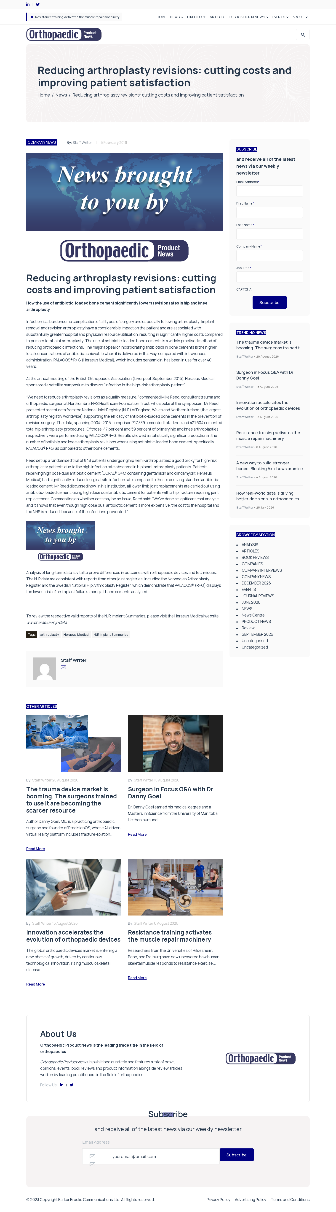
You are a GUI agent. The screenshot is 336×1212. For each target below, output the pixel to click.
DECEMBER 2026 (256, 583)
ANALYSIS (250, 544)
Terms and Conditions (290, 1199)
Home (44, 95)
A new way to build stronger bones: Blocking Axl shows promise (79, 17)
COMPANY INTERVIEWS (262, 570)
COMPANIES (252, 563)
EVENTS (278, 16)
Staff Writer (82, 142)
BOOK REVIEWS (255, 557)
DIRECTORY (196, 16)
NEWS (175, 16)
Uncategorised (255, 640)
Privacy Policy (218, 1199)
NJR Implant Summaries (111, 634)
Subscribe (269, 302)
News (61, 95)
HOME (161, 16)
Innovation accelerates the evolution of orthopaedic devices (268, 405)
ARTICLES (217, 16)
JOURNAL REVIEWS (258, 595)
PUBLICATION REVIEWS (247, 16)
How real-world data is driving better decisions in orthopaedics (267, 495)
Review (248, 627)
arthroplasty (49, 634)
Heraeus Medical (76, 634)
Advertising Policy (250, 1199)
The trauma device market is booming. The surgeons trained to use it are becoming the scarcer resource (269, 350)
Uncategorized (255, 647)
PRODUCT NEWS (256, 621)
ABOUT (298, 16)
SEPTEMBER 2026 (257, 634)
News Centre (253, 615)
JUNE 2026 (251, 602)
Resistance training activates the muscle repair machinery (268, 435)
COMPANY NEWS (42, 142)
